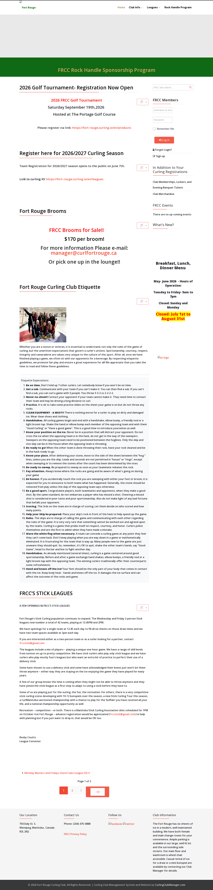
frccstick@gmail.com (31, 643)
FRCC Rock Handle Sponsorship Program (106, 70)
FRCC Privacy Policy (75, 834)
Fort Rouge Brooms (42, 211)
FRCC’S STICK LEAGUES (46, 593)
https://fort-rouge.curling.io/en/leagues (74, 179)
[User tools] (143, 102)
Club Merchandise (163, 194)
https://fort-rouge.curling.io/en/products (101, 128)
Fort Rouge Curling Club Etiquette (59, 286)
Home (121, 7)
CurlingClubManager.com (170, 885)
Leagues (152, 7)
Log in (165, 140)
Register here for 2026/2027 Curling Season (71, 153)
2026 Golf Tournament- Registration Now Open (76, 87)
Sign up (160, 156)
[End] (97, 792)
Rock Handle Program (178, 7)
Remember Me (165, 128)
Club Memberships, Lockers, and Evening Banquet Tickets (172, 184)
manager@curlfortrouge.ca (84, 252)
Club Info (134, 7)
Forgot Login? (163, 149)
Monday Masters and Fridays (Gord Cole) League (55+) (57, 773)
